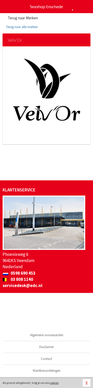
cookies (54, 383)
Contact (46, 359)
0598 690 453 (22, 273)
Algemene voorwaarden (46, 335)
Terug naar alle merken (21, 27)
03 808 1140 (21, 279)
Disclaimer (46, 347)
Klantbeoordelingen (46, 370)
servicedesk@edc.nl (22, 285)
